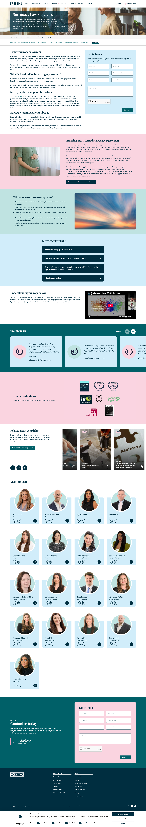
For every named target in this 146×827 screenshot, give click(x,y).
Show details (89, 823)
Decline (123, 823)
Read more (32, 357)
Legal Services (19, 37)
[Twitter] (129, 806)
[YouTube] (132, 806)
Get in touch (95, 42)
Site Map (77, 793)
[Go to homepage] (16, 5)
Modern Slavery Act (80, 789)
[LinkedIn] (135, 806)
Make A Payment (57, 789)
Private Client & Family (31, 37)
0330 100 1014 (22, 743)
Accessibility (78, 777)
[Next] (133, 331)
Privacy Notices (79, 796)
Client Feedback (57, 780)
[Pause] (25, 467)
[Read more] (79, 449)
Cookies (77, 780)
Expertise (13, 42)
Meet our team (85, 42)
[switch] (54, 823)
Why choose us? (42, 42)
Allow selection (123, 818)
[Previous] (127, 331)
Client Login (56, 777)
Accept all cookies (123, 814)
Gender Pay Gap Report (81, 783)
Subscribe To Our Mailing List (60, 793)
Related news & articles (71, 42)
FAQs (51, 42)
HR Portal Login (57, 783)
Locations (55, 786)
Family (41, 37)
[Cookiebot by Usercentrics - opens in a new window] (20, 824)
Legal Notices (78, 786)
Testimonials (58, 42)
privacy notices (86, 806)
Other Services (57, 773)
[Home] (17, 776)
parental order (18, 96)
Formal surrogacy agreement (26, 42)
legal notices (78, 806)
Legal (76, 773)
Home (12, 37)
